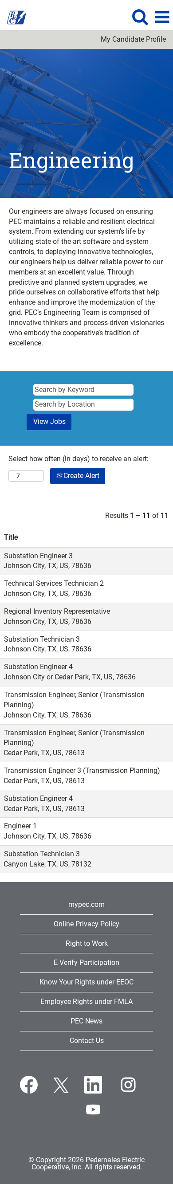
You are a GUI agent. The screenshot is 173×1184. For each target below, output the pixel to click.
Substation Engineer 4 (38, 667)
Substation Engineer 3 (38, 556)
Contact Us (87, 1040)
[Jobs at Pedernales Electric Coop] (13, 16)
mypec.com (86, 904)
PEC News (86, 1021)
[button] (162, 17)
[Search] (140, 16)
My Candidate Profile (133, 39)
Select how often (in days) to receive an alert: (78, 459)
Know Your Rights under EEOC (86, 982)
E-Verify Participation (86, 962)
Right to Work (87, 943)
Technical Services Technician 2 (54, 583)
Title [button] (11, 537)
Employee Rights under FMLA (86, 1001)
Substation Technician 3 (42, 639)
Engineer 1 (20, 826)
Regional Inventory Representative (57, 611)
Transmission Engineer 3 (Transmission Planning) (82, 770)
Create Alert (80, 475)
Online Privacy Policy (86, 924)
